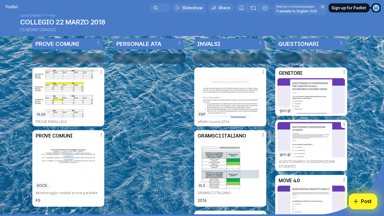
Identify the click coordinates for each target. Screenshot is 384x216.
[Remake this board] (253, 7)
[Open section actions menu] (98, 43)
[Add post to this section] (68, 58)
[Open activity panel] (241, 7)
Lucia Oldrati (30, 15)
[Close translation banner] (322, 6)
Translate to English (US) (296, 11)
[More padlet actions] (265, 7)
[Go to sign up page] (376, 7)
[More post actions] (101, 72)
